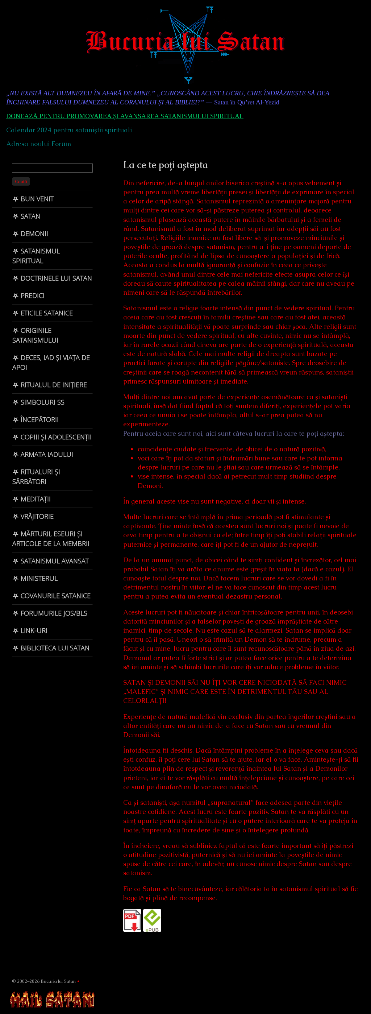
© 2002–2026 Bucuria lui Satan (44, 981)
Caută (21, 181)
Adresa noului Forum (38, 144)
